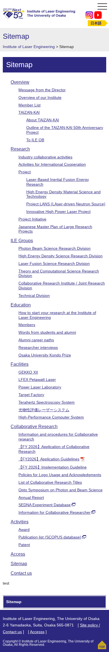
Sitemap (19, 563)
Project (24, 172)
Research (20, 149)
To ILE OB (35, 140)
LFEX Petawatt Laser (37, 379)
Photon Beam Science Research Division (54, 248)
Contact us (21, 573)
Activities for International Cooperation (52, 164)
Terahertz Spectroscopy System (46, 402)
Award (24, 529)
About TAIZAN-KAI (42, 120)
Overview (20, 82)
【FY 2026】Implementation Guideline (52, 467)
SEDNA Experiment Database (44, 505)
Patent (24, 544)
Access (18, 554)
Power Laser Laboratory (39, 387)
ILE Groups (22, 240)
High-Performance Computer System (51, 417)
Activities (20, 521)
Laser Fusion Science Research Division (54, 263)
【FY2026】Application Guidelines (48, 459)
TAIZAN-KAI (29, 112)
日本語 (96, 23)
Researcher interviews (38, 347)
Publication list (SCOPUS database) (49, 537)
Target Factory (31, 394)
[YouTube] (98, 15)
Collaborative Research (34, 426)
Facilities (20, 364)
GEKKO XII (28, 372)
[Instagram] (89, 15)
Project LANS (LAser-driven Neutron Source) (65, 204)
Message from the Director (42, 90)
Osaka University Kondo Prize (44, 355)
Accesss (37, 632)
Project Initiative (32, 219)
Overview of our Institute (39, 97)
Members (26, 324)
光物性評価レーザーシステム (43, 410)
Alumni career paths (36, 340)
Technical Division (34, 295)
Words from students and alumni (47, 332)
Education (21, 305)
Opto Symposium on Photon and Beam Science (60, 490)
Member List (29, 105)
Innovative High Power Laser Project (58, 211)
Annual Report (31, 497)
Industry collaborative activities (45, 157)
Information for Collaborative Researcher (54, 512)
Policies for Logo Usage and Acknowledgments (59, 474)
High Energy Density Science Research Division (60, 256)
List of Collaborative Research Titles (50, 482)
